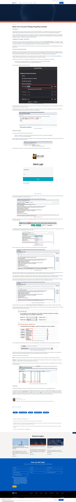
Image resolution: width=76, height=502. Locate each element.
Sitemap (51, 497)
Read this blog (32, 454)
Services (24, 2)
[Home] (14, 3)
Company (34, 2)
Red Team (30, 412)
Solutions (20, 2)
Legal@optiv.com (28, 429)
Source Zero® (46, 412)
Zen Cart (16, 136)
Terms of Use (46, 497)
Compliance (49, 497)
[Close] (75, 500)
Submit (14, 486)
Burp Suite (16, 135)
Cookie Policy (40, 497)
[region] (38, 500)
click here (25, 483)
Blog (17, 23)
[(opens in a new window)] (60, 497)
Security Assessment (22, 412)
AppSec (15, 412)
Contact (61, 2)
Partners (27, 2)
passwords (35, 307)
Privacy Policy (43, 497)
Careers (37, 497)
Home (13, 23)
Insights (31, 2)
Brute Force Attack (38, 412)
